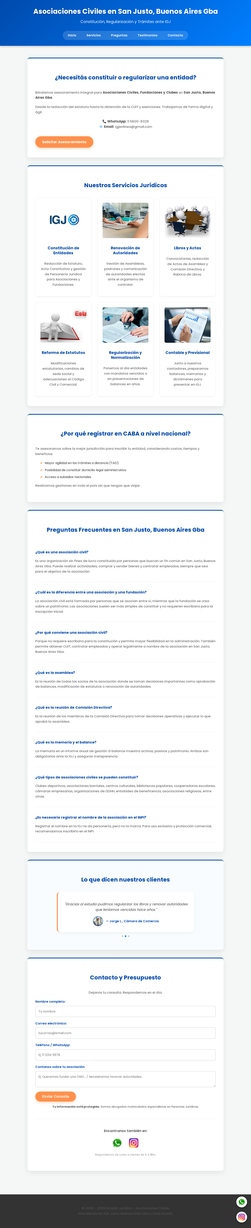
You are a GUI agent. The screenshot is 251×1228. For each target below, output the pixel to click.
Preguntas (119, 35)
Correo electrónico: (51, 1023)
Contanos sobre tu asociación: (60, 1067)
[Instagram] (241, 1218)
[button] (122, 936)
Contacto (175, 35)
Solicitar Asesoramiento (64, 142)
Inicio (72, 35)
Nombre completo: (50, 1001)
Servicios (93, 35)
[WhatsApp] (241, 1203)
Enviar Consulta (55, 1096)
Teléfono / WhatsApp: (52, 1045)
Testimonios (147, 35)
